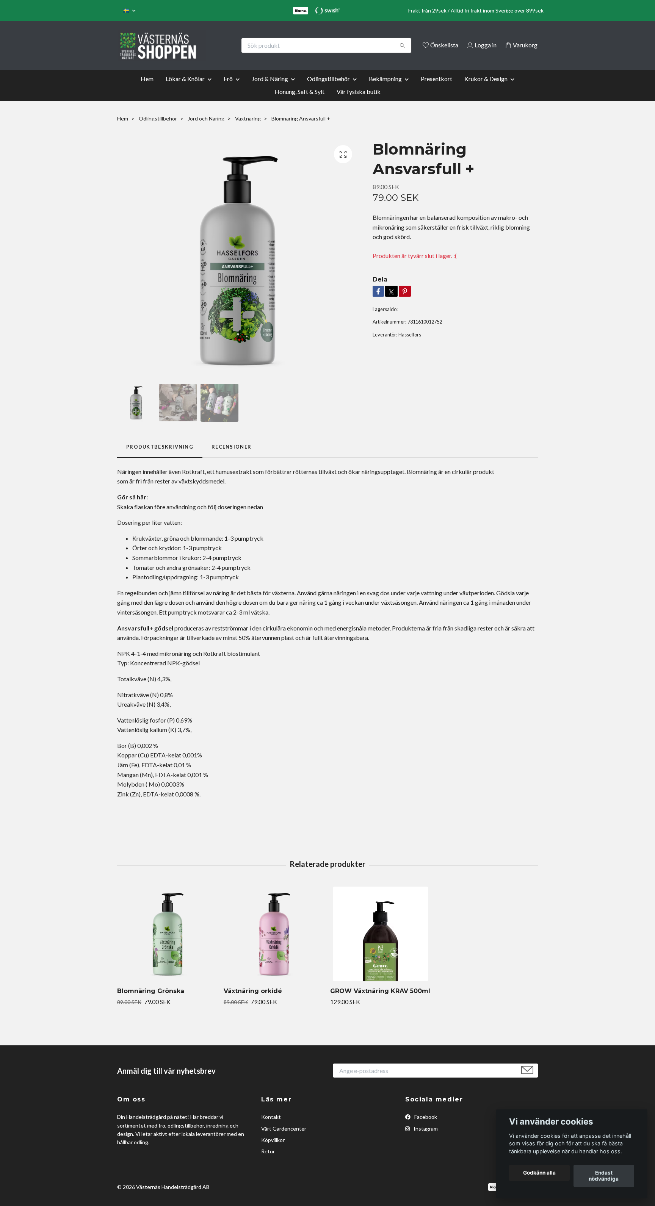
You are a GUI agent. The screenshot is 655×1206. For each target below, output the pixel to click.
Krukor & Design (486, 88)
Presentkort (436, 88)
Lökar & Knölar (185, 88)
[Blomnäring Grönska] (167, 944)
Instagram (425, 1139)
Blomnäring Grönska (150, 1001)
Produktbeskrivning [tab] (159, 457)
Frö (228, 88)
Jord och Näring (206, 128)
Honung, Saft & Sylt (299, 101)
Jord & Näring (270, 88)
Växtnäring (248, 128)
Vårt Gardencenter (283, 1139)
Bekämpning (385, 88)
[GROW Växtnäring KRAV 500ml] (380, 944)
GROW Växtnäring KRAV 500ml (380, 1001)
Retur (268, 1162)
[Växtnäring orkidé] (274, 944)
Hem (147, 88)
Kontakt (271, 1127)
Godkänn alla (539, 1173)
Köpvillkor (273, 1150)
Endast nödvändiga (604, 1176)
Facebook (425, 1127)
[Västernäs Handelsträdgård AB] (223, 45)
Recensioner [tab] (231, 457)
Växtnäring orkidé (253, 1001)
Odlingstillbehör (328, 88)
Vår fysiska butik (359, 101)
